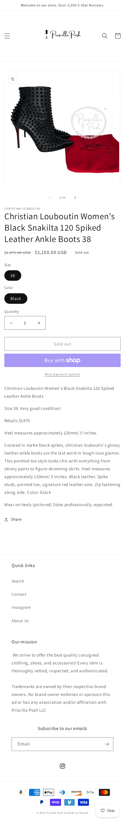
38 (12, 275)
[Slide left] (49, 197)
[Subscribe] (106, 744)
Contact (19, 594)
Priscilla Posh (55, 812)
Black (15, 298)
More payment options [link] (63, 374)
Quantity (11, 311)
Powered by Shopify (76, 812)
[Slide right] (75, 197)
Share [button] (16, 519)
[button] (7, 35)
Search (18, 581)
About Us (20, 620)
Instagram (21, 607)
